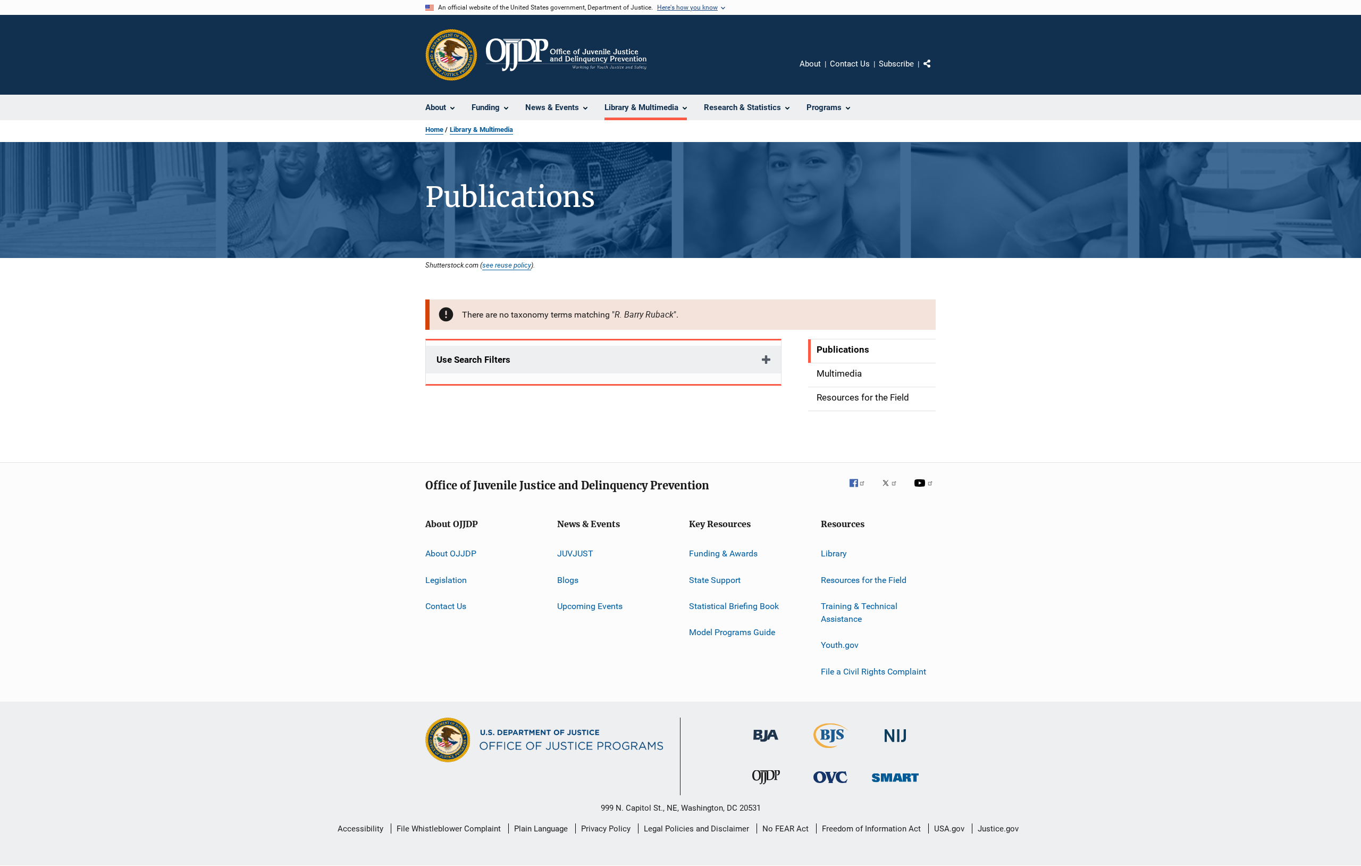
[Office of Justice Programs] (451, 55)
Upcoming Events (590, 606)
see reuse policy (506, 265)
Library (834, 553)
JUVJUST (575, 553)
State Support (715, 580)
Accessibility (360, 829)
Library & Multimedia (481, 130)
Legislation (446, 580)
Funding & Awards (723, 553)
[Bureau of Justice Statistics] (830, 750)
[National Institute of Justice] (895, 744)
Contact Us (850, 64)
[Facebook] (861, 490)
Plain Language (541, 829)
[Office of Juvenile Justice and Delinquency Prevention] (766, 786)
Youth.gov (840, 645)
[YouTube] (925, 490)
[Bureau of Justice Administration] (765, 744)
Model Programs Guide (732, 632)
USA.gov (949, 829)
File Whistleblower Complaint (449, 829)
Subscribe (896, 64)
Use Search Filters (473, 359)
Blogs (567, 580)
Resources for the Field (863, 580)
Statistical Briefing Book (734, 606)
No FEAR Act (785, 829)
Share (935, 71)
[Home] (566, 54)
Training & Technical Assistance (859, 612)
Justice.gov (998, 829)
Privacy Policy (606, 829)
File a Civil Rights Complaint (873, 671)
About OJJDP (450, 553)
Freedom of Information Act (871, 829)
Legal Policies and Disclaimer (696, 829)
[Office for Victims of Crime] (830, 785)
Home (434, 130)
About (810, 64)
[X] (893, 490)
